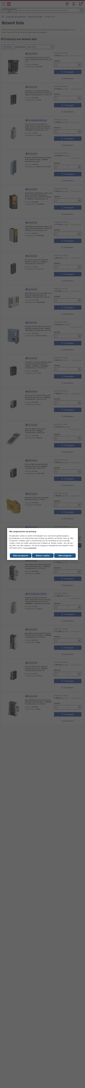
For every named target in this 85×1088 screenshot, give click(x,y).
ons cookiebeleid (30, 548)
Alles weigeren (64, 555)
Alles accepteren (20, 555)
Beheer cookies (43, 555)
